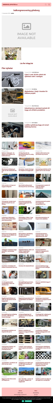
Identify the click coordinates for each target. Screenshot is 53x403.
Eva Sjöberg (34, 89)
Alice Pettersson (35, 105)
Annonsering (36, 392)
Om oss (36, 394)
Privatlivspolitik (28, 401)
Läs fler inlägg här (26, 63)
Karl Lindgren (34, 122)
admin (12, 13)
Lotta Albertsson (35, 72)
